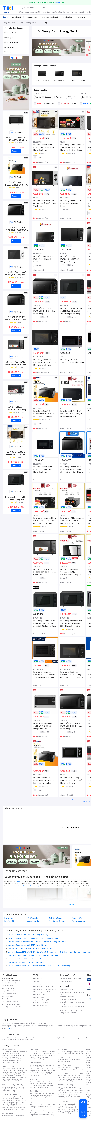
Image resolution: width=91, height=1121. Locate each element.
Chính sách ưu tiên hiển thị (68, 999)
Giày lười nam (34, 1093)
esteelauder (16, 1038)
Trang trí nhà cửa (63, 1087)
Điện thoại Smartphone (9, 1087)
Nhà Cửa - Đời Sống (65, 1085)
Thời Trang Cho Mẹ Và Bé (10, 1052)
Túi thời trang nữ (36, 1102)
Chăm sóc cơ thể (11, 1100)
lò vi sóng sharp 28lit (77, 12)
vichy (22, 1039)
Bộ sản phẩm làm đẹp (13, 1108)
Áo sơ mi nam (42, 1067)
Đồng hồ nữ (68, 1068)
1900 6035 (10, 1028)
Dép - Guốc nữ (43, 1082)
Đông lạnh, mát (15, 1072)
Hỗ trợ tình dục (17, 1107)
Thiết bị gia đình (19, 1115)
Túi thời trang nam (37, 1110)
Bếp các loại (8, 918)
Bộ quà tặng (67, 1113)
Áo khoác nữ (45, 1053)
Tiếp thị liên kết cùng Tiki (41, 1000)
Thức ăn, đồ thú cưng (12, 1079)
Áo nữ (31, 1052)
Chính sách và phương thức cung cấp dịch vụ (72, 1003)
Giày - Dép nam (36, 1091)
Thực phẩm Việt (18, 1070)
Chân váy (43, 1055)
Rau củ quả (8, 1070)
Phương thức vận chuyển (9, 991)
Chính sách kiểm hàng (9, 993)
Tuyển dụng (37, 984)
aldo (72, 1038)
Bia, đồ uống (9, 1075)
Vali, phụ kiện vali (77, 1053)
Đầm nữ (36, 1052)
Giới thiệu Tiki (37, 978)
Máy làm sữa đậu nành (57, 921)
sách (60, 12)
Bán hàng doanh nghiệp (40, 1002)
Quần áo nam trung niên (41, 1074)
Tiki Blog (36, 981)
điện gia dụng (24, 12)
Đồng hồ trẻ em (78, 1069)
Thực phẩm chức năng (12, 1099)
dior (9, 1038)
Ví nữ (50, 1105)
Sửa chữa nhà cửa (66, 1089)
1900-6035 (10, 978)
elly (58, 1038)
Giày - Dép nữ (35, 1079)
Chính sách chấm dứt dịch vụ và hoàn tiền (72, 1007)
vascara (4, 1038)
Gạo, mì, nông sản (12, 1074)
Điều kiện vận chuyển (40, 1005)
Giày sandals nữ (41, 1083)
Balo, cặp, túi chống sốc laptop (70, 1052)
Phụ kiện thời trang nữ (64, 1060)
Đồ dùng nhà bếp (7, 1115)
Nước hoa (9, 1107)
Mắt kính (75, 1060)
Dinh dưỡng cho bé (11, 1057)
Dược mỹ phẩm (19, 1109)
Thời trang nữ (35, 1049)
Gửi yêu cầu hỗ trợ (7, 985)
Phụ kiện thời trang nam (69, 1060)
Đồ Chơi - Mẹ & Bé (9, 1049)
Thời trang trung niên (40, 1059)
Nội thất (66, 1091)
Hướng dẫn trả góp (8, 999)
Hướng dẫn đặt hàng (8, 988)
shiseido (4, 1039)
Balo (59, 1052)
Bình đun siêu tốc (55, 918)
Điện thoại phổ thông (12, 1089)
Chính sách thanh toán (67, 997)
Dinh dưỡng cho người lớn (13, 1059)
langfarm (11, 1039)
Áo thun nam (34, 1065)
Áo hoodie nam (38, 1068)
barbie (31, 1038)
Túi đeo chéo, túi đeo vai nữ (38, 1105)
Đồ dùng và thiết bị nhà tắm (70, 1092)
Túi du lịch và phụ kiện (69, 1052)
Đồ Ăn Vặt (64, 1109)
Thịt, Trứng (11, 1068)
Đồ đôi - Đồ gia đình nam (44, 1070)
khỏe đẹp (46, 12)
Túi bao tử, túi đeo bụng (46, 1115)
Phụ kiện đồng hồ (66, 1069)
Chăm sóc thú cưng (64, 1104)
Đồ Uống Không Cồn (69, 1111)
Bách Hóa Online (64, 1102)
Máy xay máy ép (33, 921)
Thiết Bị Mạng (68, 1079)
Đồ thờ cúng (65, 1096)
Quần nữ (43, 1052)
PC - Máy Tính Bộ (66, 1081)
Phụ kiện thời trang (65, 1057)
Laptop (75, 1081)
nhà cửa (54, 12)
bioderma (52, 1038)
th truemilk (24, 1038)
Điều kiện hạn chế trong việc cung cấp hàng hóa (72, 993)
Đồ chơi (21, 1052)
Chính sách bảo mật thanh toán (43, 986)
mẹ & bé (38, 12)
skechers (67, 1038)
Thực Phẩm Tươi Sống (10, 1066)
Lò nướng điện (9, 921)
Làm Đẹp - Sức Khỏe (9, 1094)
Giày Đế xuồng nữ (42, 1087)
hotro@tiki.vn (18, 1004)
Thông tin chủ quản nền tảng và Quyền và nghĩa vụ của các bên (72, 1012)
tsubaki (30, 1039)
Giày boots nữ (37, 1085)
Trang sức (61, 1068)
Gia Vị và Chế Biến (67, 1107)
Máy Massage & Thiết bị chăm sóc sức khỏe (14, 1101)
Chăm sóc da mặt (7, 1097)
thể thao (66, 12)
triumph (77, 1038)
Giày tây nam (43, 1093)
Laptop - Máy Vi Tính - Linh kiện (70, 1073)
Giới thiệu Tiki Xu (38, 997)
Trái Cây (4, 1068)
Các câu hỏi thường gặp (9, 983)
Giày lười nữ (46, 1085)
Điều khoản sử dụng (39, 994)
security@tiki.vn (17, 1007)
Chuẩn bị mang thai (12, 1062)
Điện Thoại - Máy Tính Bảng (12, 1085)
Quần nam (42, 1065)
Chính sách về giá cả (66, 989)
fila (26, 1039)
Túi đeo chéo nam (41, 1113)
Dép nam (40, 1095)
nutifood (84, 1038)
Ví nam (32, 1113)
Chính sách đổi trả (7, 996)
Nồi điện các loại (33, 918)
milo (61, 1038)
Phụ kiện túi (49, 1107)
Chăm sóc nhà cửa (14, 1081)
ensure (41, 1038)
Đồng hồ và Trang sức (66, 1065)
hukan (17, 1039)
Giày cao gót (34, 1082)
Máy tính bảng (10, 1091)
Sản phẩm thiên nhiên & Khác (13, 1103)
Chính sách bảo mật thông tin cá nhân (45, 989)
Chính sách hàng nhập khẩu (10, 1001)
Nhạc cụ (72, 1096)
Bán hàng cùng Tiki (66, 981)
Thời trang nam (35, 1063)
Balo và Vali (62, 1049)
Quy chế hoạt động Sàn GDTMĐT (71, 978)
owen (36, 1038)
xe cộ (32, 12)
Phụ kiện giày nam (39, 1097)
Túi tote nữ (41, 1107)
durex (46, 1038)
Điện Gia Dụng (7, 1113)
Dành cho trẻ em (11, 1077)
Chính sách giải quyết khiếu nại (43, 992)
